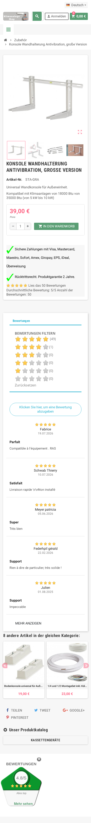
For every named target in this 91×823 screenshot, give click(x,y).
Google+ (77, 710)
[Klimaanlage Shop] (16, 16)
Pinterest (19, 718)
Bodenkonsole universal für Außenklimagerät (23, 686)
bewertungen (21, 764)
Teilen (16, 710)
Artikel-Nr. (14, 180)
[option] (24, 669)
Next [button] (86, 665)
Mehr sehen (23, 804)
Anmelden (56, 16)
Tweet (45, 710)
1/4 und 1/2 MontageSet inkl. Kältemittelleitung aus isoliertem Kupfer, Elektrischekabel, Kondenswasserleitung (67, 686)
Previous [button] (4, 665)
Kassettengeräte (45, 740)
